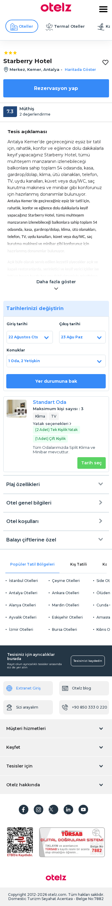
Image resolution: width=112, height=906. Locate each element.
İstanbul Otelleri (23, 580)
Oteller (26, 26)
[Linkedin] (68, 809)
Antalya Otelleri (23, 593)
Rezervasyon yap (56, 88)
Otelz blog (81, 688)
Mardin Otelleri (65, 605)
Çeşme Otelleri (66, 580)
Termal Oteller (69, 26)
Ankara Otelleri (65, 593)
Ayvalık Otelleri (22, 617)
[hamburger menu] (103, 9)
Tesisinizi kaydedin (87, 661)
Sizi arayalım (27, 707)
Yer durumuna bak (56, 381)
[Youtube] (83, 809)
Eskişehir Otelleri (67, 617)
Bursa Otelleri (64, 629)
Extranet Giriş (28, 688)
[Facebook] (23, 809)
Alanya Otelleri (22, 605)
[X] (53, 809)
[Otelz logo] (56, 10)
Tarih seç (91, 463)
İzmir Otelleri (21, 629)
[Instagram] (38, 809)
